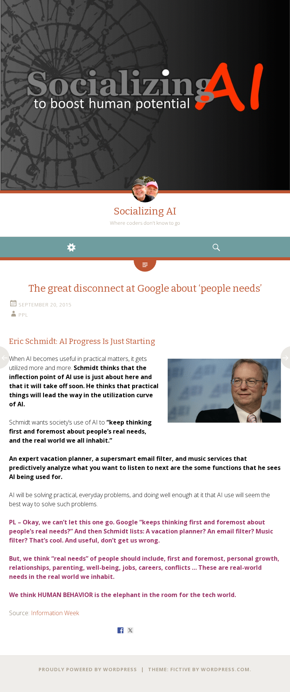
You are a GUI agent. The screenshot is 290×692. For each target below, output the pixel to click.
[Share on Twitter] (130, 630)
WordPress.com (225, 669)
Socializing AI (145, 211)
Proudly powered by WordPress (88, 669)
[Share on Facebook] (120, 630)
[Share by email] (170, 630)
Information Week (55, 613)
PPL (23, 314)
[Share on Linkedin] (160, 630)
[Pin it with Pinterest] (150, 630)
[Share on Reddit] (140, 630)
